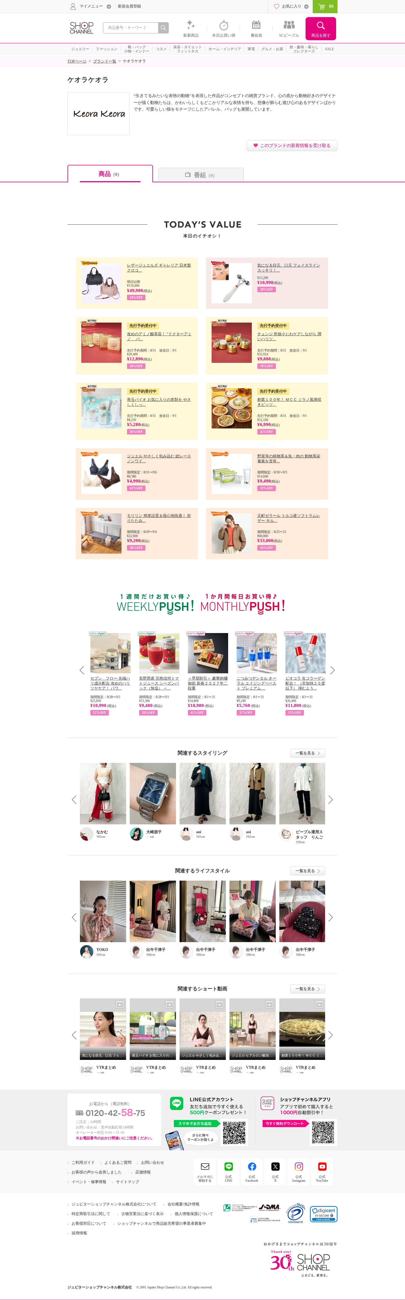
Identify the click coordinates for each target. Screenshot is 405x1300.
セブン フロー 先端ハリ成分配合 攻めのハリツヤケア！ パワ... (110, 683)
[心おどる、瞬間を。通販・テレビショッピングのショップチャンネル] (81, 27)
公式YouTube (322, 1179)
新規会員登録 (129, 6)
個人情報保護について (194, 1214)
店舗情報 (143, 1172)
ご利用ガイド (83, 1162)
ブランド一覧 (104, 61)
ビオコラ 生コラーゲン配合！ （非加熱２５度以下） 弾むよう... (305, 683)
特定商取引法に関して (91, 1214)
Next (330, 670)
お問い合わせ (152, 1162)
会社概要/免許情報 (183, 1204)
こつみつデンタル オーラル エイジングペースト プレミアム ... (256, 683)
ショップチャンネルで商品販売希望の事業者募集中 (161, 1223)
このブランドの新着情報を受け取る (295, 145)
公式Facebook (251, 1179)
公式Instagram (298, 1179)
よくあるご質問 (117, 1162)
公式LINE (228, 1179)
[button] (323, 1214)
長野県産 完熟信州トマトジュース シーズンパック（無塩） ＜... (159, 683)
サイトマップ (127, 1182)
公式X (275, 1179)
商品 (110, 173)
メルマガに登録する (205, 1179)
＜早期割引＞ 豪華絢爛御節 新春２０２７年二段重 (208, 683)
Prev (83, 670)
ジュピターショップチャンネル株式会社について (114, 1204)
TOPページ (77, 61)
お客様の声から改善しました (97, 1172)
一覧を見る (305, 753)
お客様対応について (89, 1223)
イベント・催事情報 (89, 1182)
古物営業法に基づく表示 (142, 1214)
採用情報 (79, 1233)
